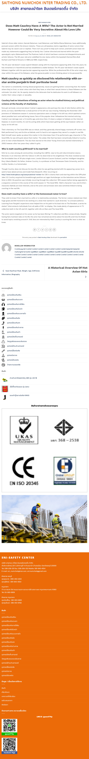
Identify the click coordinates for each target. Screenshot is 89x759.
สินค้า (4, 688)
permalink (63, 237)
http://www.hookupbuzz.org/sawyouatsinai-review (21, 174)
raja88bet (34, 251)
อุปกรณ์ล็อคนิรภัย (8, 667)
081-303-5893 (16, 600)
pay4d (22, 249)
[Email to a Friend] (46, 230)
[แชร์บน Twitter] (42, 230)
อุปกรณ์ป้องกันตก (8, 642)
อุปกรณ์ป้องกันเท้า (8, 650)
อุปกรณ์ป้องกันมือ (8, 638)
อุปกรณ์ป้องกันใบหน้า (9, 629)
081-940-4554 (40, 568)
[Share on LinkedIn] (54, 230)
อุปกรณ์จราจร (7, 671)
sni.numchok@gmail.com (37, 571)
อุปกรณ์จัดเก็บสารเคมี (9, 654)
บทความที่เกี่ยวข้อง (8, 696)
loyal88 (57, 251)
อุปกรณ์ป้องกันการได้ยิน (10, 625)
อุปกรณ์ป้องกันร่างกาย (10, 646)
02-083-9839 (10, 592)
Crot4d (17, 249)
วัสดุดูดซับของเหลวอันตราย (11, 658)
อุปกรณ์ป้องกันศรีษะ (9, 617)
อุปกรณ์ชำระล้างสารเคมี (10, 663)
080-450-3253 (15, 579)
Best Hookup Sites (44, 22)
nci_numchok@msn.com (17, 571)
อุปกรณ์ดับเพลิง (7, 675)
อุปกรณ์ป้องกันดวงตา (9, 621)
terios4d (26, 251)
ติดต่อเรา (5, 704)
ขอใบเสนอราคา (7, 700)
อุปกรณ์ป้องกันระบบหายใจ (11, 633)
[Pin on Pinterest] (50, 230)
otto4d (75, 251)
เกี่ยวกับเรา (6, 692)
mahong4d (19, 251)
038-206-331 (9, 568)
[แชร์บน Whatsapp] (34, 230)
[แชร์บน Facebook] (38, 230)
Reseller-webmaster (54, 36)
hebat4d (69, 249)
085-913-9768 (16, 602)
